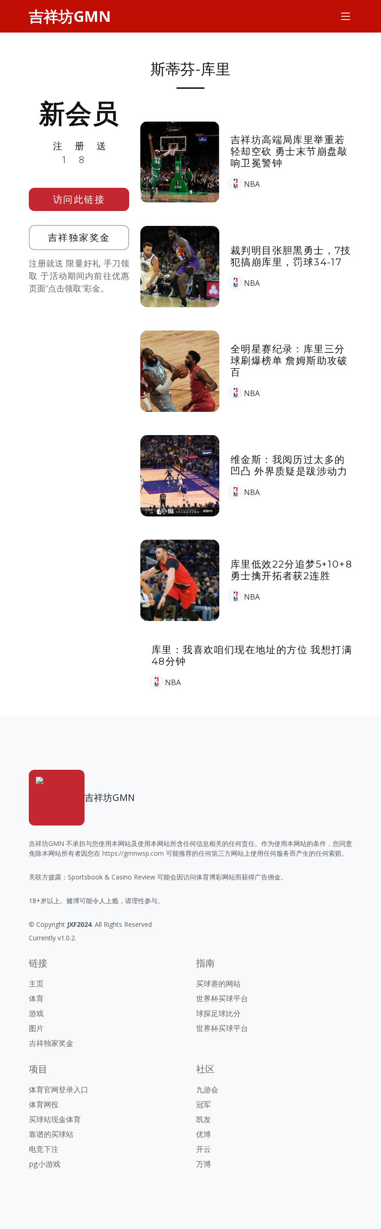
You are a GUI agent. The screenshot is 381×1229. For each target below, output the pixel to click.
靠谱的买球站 (51, 1134)
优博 (203, 1134)
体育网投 (44, 1104)
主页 (36, 983)
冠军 (203, 1104)
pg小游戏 (44, 1164)
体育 (36, 998)
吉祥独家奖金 (79, 237)
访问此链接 (79, 199)
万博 (203, 1164)
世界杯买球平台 (222, 998)
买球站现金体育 (55, 1119)
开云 (203, 1149)
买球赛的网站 (218, 983)
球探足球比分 (218, 1013)
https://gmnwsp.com (133, 853)
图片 (36, 1028)
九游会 (207, 1089)
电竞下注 (44, 1149)
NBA (252, 184)
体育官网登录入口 (58, 1089)
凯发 (203, 1119)
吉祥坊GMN (70, 16)
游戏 (36, 1013)
